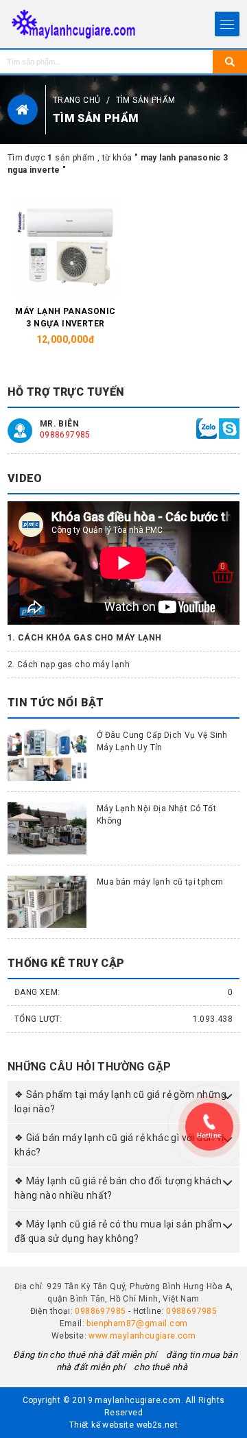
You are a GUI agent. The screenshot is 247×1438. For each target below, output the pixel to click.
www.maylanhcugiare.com (142, 1336)
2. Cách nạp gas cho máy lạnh (69, 664)
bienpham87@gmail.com (136, 1323)
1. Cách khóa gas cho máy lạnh (85, 638)
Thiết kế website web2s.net (123, 1425)
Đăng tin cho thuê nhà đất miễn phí (86, 1355)
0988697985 (65, 435)
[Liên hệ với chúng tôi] (206, 428)
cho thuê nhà (160, 1367)
